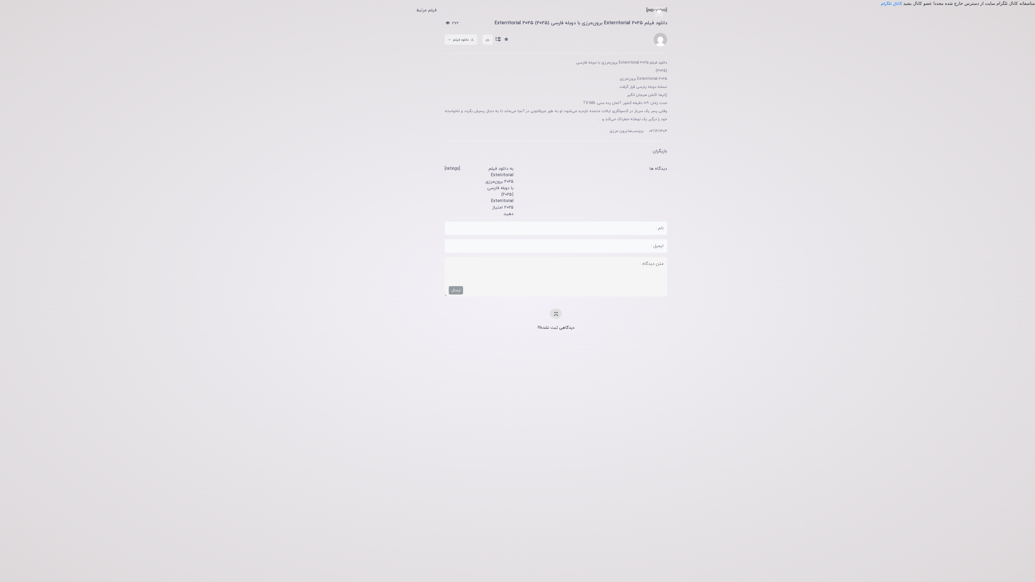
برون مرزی (618, 131)
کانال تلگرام (892, 4)
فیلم (495, 49)
